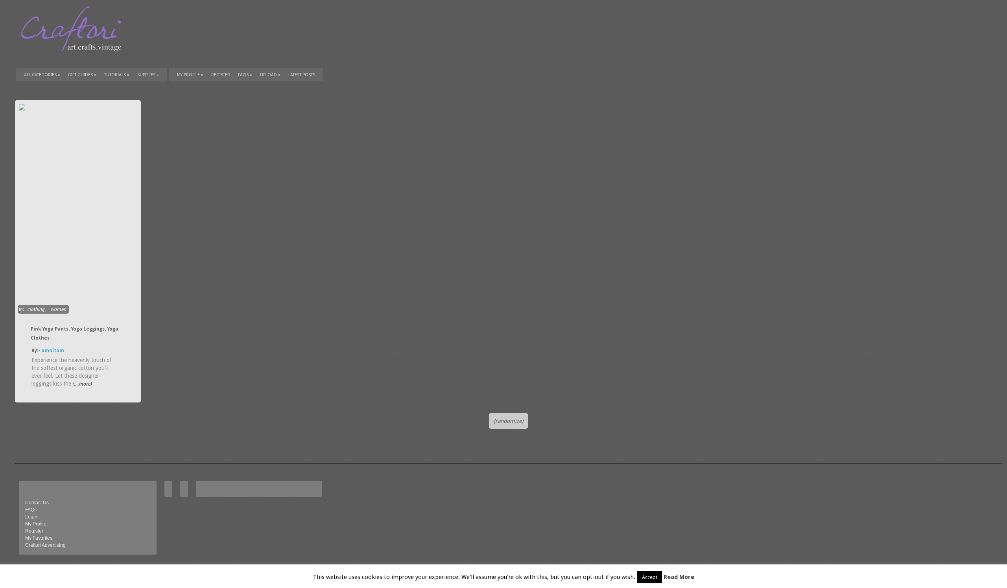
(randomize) (508, 421)
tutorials (116, 74)
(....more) (81, 384)
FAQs (245, 74)
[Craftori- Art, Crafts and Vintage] (74, 58)
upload (270, 74)
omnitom (52, 350)
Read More (679, 577)
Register (34, 531)
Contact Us (37, 502)
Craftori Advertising (45, 545)
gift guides (82, 74)
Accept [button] (649, 577)
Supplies (148, 74)
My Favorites (38, 538)
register (220, 74)
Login (31, 517)
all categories (42, 74)
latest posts (301, 74)
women (58, 309)
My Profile (190, 74)
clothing (35, 309)
